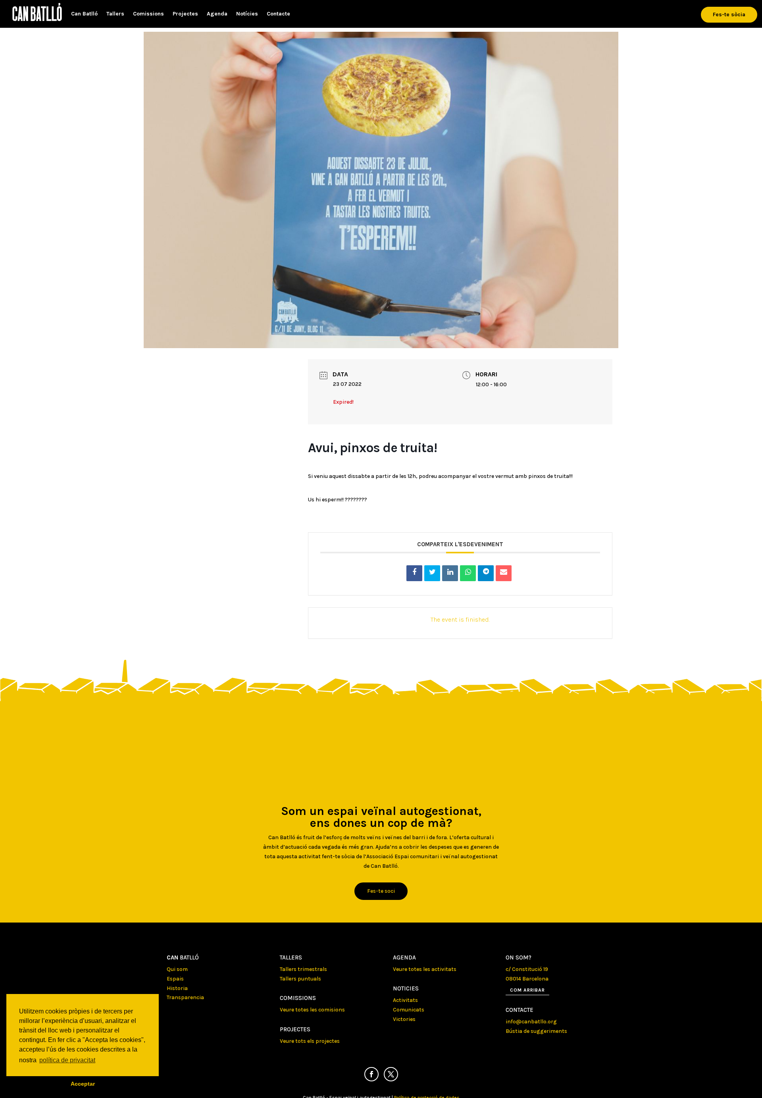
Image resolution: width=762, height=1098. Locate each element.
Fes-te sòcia (729, 14)
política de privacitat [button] (67, 1060)
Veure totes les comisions (312, 1009)
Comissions (148, 14)
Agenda (217, 14)
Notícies (247, 14)
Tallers (115, 14)
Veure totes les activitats (424, 969)
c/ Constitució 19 (527, 969)
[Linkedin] (450, 573)
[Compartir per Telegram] (486, 573)
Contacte (278, 14)
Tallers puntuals (300, 978)
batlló (183, 957)
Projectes (185, 14)
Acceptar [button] (83, 1084)
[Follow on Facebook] (371, 1074)
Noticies (406, 988)
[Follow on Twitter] (391, 1074)
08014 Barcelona (527, 978)
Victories (404, 1019)
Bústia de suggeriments (536, 1031)
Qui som (177, 969)
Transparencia (185, 997)
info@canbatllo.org (531, 1021)
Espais (175, 978)
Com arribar (527, 990)
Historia (177, 988)
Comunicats (408, 1009)
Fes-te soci (381, 891)
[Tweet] (432, 573)
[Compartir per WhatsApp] (468, 573)
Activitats (405, 1000)
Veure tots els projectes (310, 1041)
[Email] (504, 573)
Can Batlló (84, 14)
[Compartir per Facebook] (414, 573)
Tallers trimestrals (303, 969)
